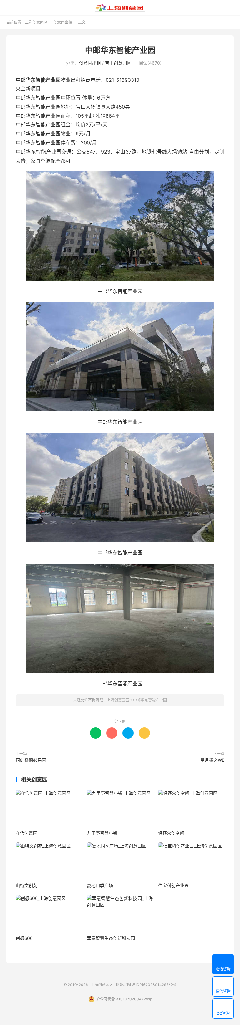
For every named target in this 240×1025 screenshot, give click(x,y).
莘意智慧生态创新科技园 (111, 938)
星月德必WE (212, 760)
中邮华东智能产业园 (120, 50)
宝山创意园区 (118, 63)
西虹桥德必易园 (31, 760)
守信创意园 (27, 833)
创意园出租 (62, 22)
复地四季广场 (100, 885)
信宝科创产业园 (173, 885)
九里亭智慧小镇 (102, 833)
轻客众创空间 (171, 833)
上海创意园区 (120, 8)
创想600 (24, 938)
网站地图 (123, 984)
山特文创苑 (27, 885)
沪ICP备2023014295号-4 (154, 984)
